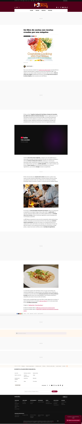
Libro (36, 313)
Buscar (19, 7)
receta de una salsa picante (44, 70)
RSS (56, 385)
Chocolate (35, 381)
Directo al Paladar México (41, 415)
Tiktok (67, 7)
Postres (50, 10)
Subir (64, 396)
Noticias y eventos (27, 373)
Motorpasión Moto (49, 403)
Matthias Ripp (31, 305)
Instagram (61, 7)
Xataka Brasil (17, 416)
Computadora (41, 313)
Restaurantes (35, 373)
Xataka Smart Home (17, 407)
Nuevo (17, 7)
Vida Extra (24, 403)
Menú (15, 7)
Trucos (37, 10)
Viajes (31, 10)
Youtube (63, 7)
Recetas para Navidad (17, 379)
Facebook (58, 7)
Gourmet (16, 373)
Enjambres (26, 378)
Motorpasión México (48, 415)
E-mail (36, 36)
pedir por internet (43, 301)
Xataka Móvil (17, 403)
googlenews (65, 7)
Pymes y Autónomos (63, 404)
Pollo (16, 381)
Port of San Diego (39, 305)
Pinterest (56, 7)
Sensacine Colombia (32, 417)
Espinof (31, 403)
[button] (29, 66)
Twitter (33, 36)
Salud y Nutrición (18, 375)
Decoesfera (55, 403)
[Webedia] (17, 396)
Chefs (28, 313)
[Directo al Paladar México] (41, 5)
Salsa (25, 381)
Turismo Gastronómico (26, 376)
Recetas (44, 10)
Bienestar (34, 378)
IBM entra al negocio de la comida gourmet (45, 307)
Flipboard (34, 36)
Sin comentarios (27, 36)
